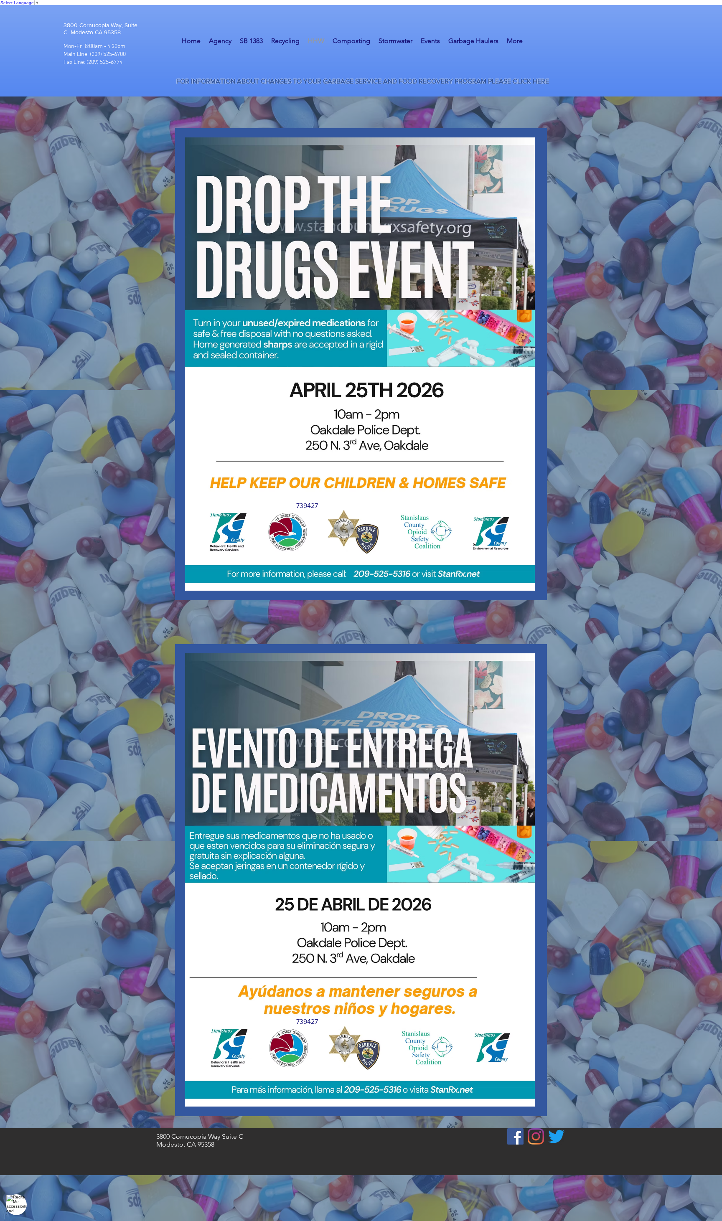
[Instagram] (536, 1136)
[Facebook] (515, 1136)
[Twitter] (556, 1136)
